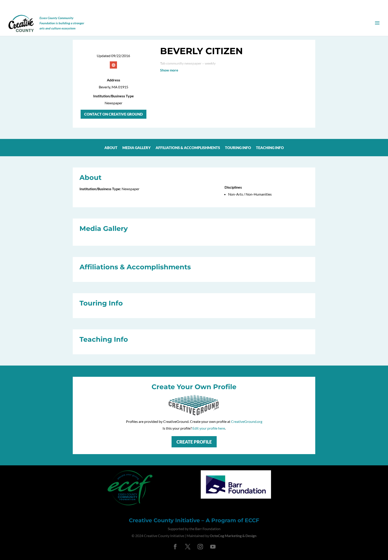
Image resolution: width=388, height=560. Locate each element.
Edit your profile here (208, 428)
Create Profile (194, 441)
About (110, 147)
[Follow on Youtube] (212, 546)
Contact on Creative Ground (113, 114)
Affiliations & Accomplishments (188, 147)
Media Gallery (136, 147)
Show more (169, 70)
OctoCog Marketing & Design (233, 535)
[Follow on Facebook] (175, 546)
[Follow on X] (187, 546)
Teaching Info (270, 147)
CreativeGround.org (246, 421)
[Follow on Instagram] (200, 546)
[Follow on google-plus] (113, 65)
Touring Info (238, 147)
